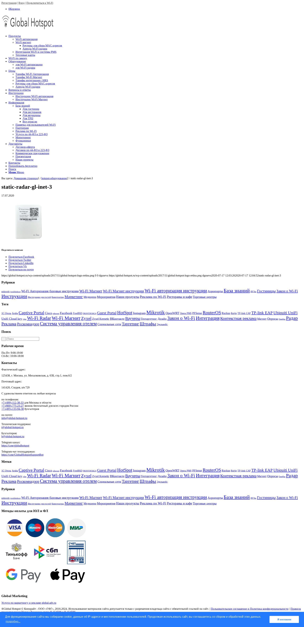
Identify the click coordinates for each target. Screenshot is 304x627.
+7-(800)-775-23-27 (12, 405)
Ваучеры (132, 318)
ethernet (56, 313)
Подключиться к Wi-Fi (39, 2)
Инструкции (14, 296)
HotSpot (124, 312)
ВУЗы (253, 291)
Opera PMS (186, 313)
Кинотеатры (58, 297)
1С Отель (6, 313)
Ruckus (226, 313)
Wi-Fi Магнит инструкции (123, 291)
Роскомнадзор (28, 324)
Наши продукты (127, 297)
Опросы (272, 318)
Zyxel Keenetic (100, 318)
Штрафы (148, 323)
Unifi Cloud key (11, 318)
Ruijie (234, 313)
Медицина (90, 296)
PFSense (197, 313)
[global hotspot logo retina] (27, 30)
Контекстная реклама (238, 318)
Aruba (15, 313)
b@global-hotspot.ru (12, 436)
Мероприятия (106, 297)
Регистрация (9, 2)
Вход (21, 2)
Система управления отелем (68, 323)
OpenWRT (172, 313)
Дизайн (162, 318)
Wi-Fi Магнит (90, 291)
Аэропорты (215, 291)
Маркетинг (74, 296)
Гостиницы (266, 291)
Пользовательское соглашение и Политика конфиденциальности (250, 608)
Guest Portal (106, 313)
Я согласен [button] (284, 619)
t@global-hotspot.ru (12, 427)
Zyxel (86, 318)
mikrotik (5, 291)
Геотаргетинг (149, 318)
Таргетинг (130, 324)
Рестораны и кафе (179, 297)
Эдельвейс (162, 324)
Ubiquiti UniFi (285, 313)
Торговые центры (205, 297)
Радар (292, 318)
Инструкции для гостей (39, 297)
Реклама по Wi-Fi (153, 297)
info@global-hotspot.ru (14, 418)
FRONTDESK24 (89, 313)
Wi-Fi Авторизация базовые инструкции (50, 291)
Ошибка (282, 319)
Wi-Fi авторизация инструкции (176, 290)
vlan (24, 319)
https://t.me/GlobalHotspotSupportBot (22, 454)
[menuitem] (155, 46)
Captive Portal (31, 312)
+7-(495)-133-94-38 (12, 408)
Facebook (66, 313)
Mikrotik (155, 312)
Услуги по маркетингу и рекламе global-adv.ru (28, 602)
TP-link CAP (244, 313)
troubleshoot (15, 292)
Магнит (262, 318)
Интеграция (208, 318)
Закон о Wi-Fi (287, 291)
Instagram (139, 313)
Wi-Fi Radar (39, 318)
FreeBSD (77, 313)
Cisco (48, 313)
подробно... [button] (13, 621)
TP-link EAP (262, 313)
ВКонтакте (117, 318)
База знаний (237, 290)
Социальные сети (109, 324)
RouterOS (212, 312)
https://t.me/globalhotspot (15, 445)
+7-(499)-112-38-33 (12, 402)
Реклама (8, 323)
